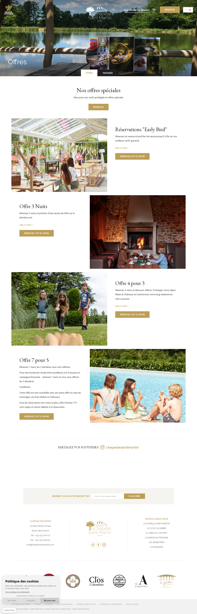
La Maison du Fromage (156, 538)
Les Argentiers (156, 542)
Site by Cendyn (132, 604)
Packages (108, 73)
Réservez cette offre (132, 156)
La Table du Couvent (156, 533)
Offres (89, 73)
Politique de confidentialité (111, 604)
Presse (38, 604)
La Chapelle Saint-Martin (20, 604)
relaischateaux (8, 9)
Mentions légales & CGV (86, 604)
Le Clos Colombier (156, 528)
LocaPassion (156, 547)
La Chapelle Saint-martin (157, 524)
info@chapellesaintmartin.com (40, 545)
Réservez (98, 107)
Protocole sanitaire (64, 604)
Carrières (49, 604)
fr (187, 10)
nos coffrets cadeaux (137, 10)
